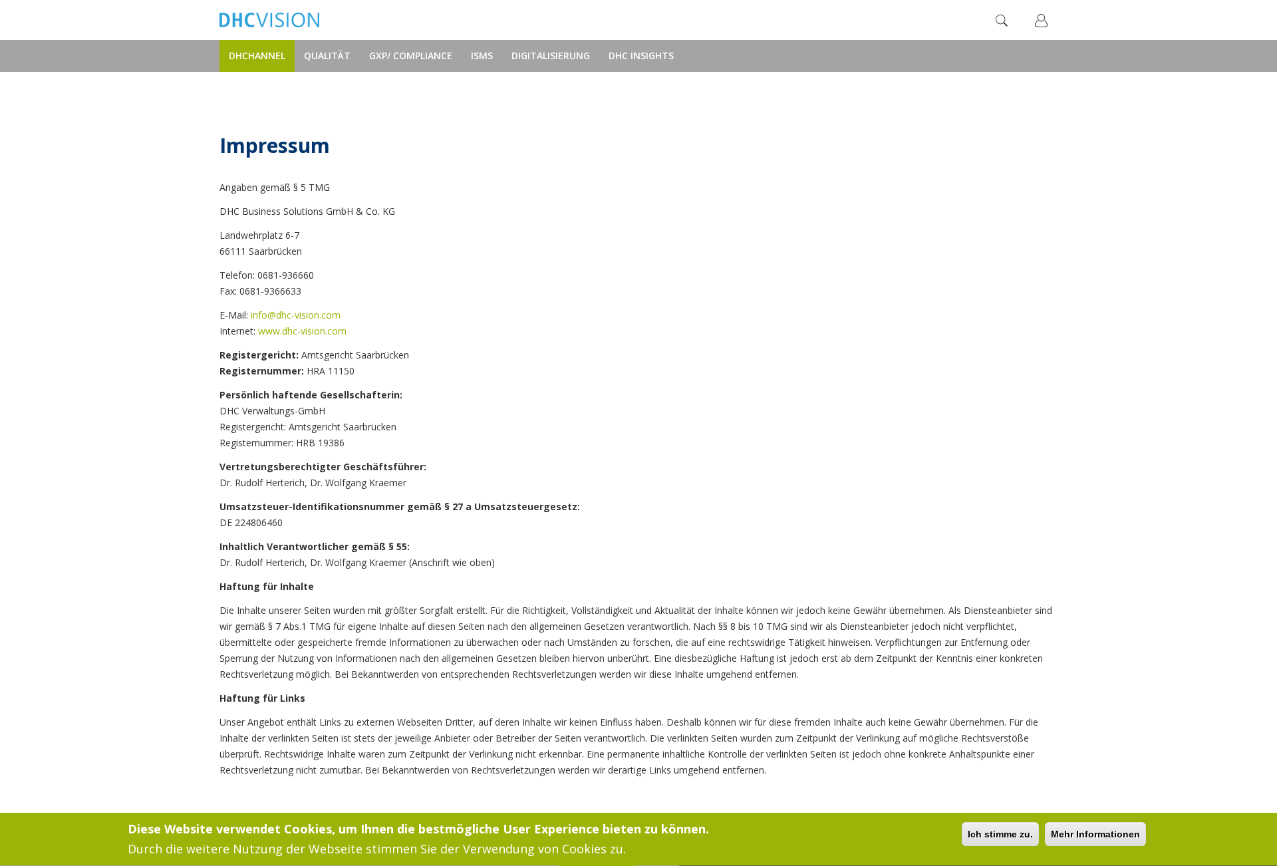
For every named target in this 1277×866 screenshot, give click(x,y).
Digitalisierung (550, 55)
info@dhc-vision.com (296, 315)
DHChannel (257, 55)
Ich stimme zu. (1000, 834)
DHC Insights (641, 55)
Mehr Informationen (1095, 834)
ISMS (482, 55)
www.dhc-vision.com (302, 331)
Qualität (327, 55)
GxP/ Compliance (410, 55)
